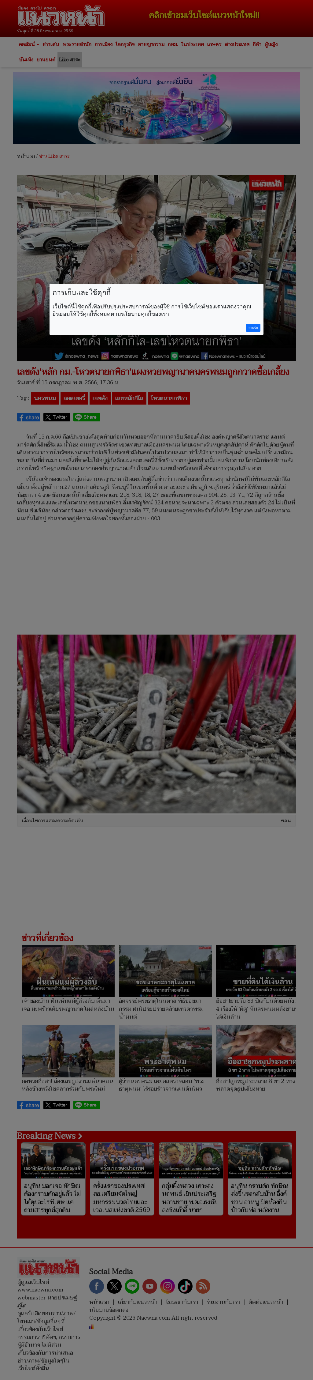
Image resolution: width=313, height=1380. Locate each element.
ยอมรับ (253, 328)
